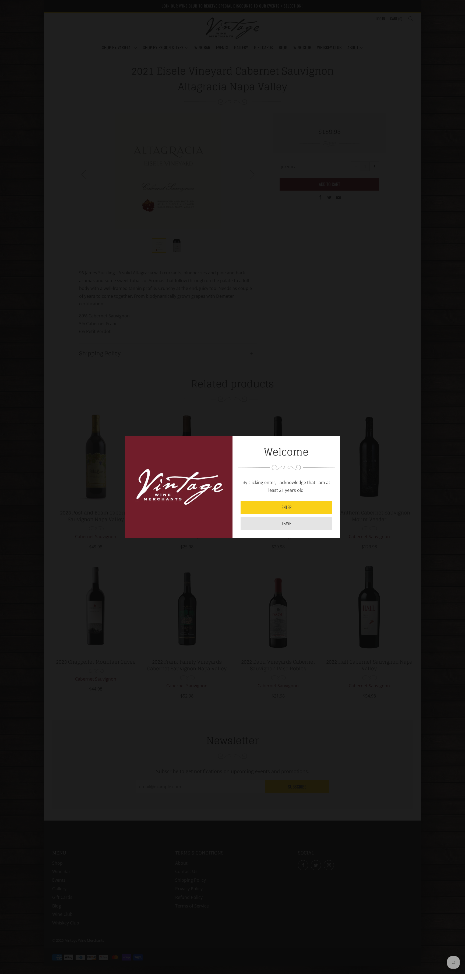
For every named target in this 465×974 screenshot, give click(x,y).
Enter (286, 507)
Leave (286, 523)
